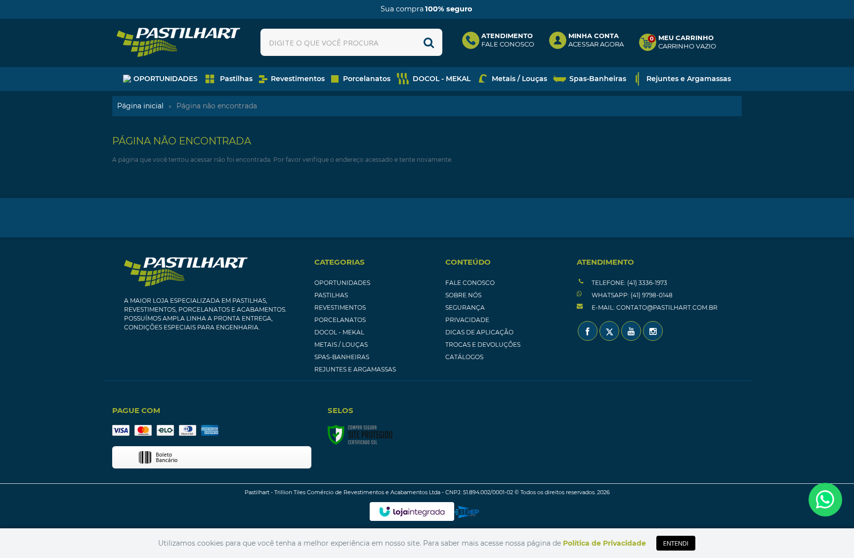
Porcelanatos (340, 320)
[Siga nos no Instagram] (653, 331)
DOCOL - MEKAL (339, 332)
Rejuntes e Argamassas (355, 369)
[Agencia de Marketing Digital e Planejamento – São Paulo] (466, 512)
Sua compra (426, 8)
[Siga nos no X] (609, 331)
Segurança (465, 307)
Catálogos (464, 357)
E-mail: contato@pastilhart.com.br (654, 307)
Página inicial (140, 105)
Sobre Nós (463, 295)
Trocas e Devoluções (482, 344)
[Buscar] (428, 42)
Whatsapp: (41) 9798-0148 (631, 295)
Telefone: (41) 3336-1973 (628, 282)
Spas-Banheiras (341, 357)
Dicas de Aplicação (479, 332)
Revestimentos (340, 307)
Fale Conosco (470, 282)
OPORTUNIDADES (342, 282)
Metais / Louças (341, 344)
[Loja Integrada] (412, 511)
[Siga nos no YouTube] (631, 331)
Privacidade (467, 320)
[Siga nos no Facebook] (588, 331)
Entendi (675, 543)
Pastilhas (331, 295)
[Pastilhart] (178, 42)
